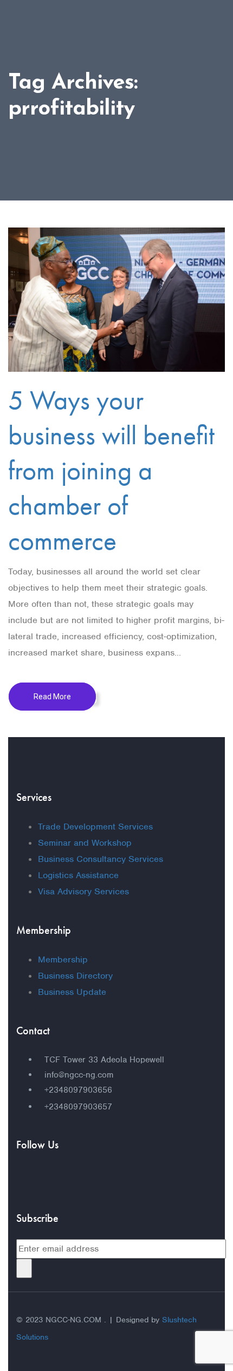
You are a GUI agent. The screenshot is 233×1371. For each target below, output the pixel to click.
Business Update (72, 992)
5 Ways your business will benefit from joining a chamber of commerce (111, 470)
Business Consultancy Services (100, 859)
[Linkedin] (105, 1179)
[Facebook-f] (29, 1179)
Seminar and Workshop (85, 842)
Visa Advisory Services (83, 891)
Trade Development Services (95, 826)
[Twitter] (67, 1179)
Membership (63, 959)
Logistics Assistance (78, 875)
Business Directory (75, 975)
